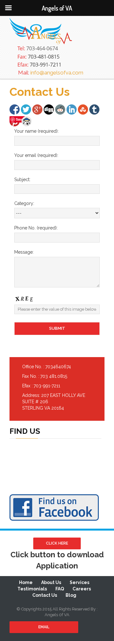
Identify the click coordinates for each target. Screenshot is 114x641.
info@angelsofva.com (50, 72)
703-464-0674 (37, 48)
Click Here (57, 543)
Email (43, 627)
